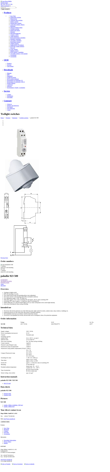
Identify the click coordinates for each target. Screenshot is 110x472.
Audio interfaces (14, 36)
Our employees (11, 108)
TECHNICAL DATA (6, 281)
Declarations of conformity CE (15, 80)
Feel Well (6, 432)
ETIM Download (11, 77)
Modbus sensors (14, 50)
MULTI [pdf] (7, 383)
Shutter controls (14, 21)
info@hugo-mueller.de (9, 419)
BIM (8, 74)
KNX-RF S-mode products (17, 46)
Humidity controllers (15, 39)
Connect (6, 431)
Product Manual (11, 83)
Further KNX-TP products (17, 45)
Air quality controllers (15, 40)
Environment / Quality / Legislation (16, 87)
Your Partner (10, 66)
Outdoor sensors (14, 43)
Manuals (9, 73)
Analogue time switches (16, 20)
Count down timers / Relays (17, 24)
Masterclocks (13, 19)
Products (9, 63)
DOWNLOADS (5, 282)
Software (9, 86)
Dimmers (12, 32)
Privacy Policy (7, 441)
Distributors (10, 96)
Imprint (6, 443)
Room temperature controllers (17, 37)
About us (9, 104)
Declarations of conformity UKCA (16, 82)
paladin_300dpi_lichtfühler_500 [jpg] (13, 405)
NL (11, 4)
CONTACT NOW (5, 421)
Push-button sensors (15, 42)
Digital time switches (15, 17)
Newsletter (10, 97)
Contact (6, 2)
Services (9, 65)
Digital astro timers (15, 30)
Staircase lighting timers (16, 27)
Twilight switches (14, 29)
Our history (10, 107)
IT (9, 4)
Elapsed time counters (15, 23)
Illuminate (14, 118)
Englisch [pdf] (7, 395)
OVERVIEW (4, 279)
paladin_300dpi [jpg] (9, 406)
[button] (3, 258)
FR (7, 4)
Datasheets (10, 76)
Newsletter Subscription (10, 440)
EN (4, 4)
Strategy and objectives (13, 105)
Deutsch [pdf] (7, 393)
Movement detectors (15, 33)
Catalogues (10, 84)
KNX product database (13, 79)
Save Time (6, 428)
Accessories (13, 56)
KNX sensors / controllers (17, 52)
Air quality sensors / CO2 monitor (19, 53)
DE (1, 4)
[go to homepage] (6, 1)
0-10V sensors (14, 49)
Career (8, 110)
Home (2, 2)
